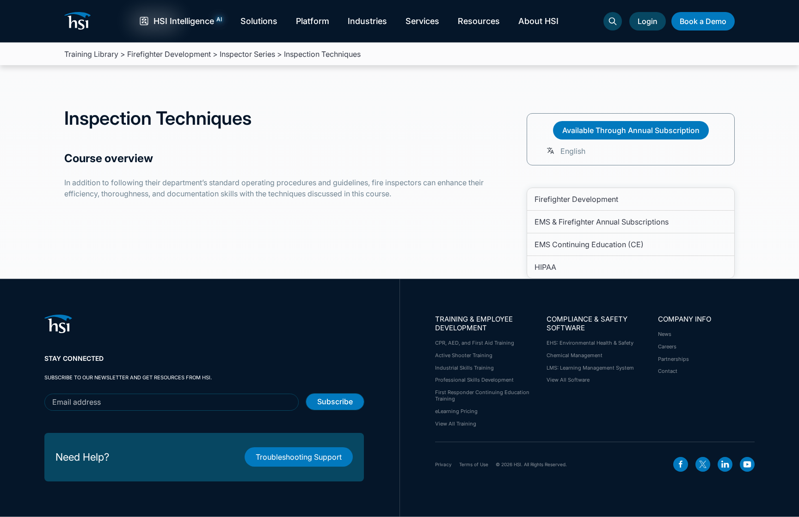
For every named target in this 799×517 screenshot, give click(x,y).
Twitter (702, 464)
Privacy (443, 464)
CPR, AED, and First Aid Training (474, 343)
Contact (667, 371)
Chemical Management (574, 355)
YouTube (747, 464)
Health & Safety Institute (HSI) (79, 21)
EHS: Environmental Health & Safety (590, 343)
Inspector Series (247, 54)
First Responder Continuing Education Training (482, 395)
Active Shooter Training (463, 355)
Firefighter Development (169, 54)
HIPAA (545, 267)
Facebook (680, 464)
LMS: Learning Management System (590, 368)
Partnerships (673, 359)
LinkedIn (725, 464)
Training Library (91, 54)
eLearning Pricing (456, 411)
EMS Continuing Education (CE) (589, 244)
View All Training (455, 423)
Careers (667, 346)
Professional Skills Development (474, 380)
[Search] (612, 21)
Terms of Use (473, 464)
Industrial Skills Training (464, 368)
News (664, 334)
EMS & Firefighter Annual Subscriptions (602, 221)
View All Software (568, 380)
